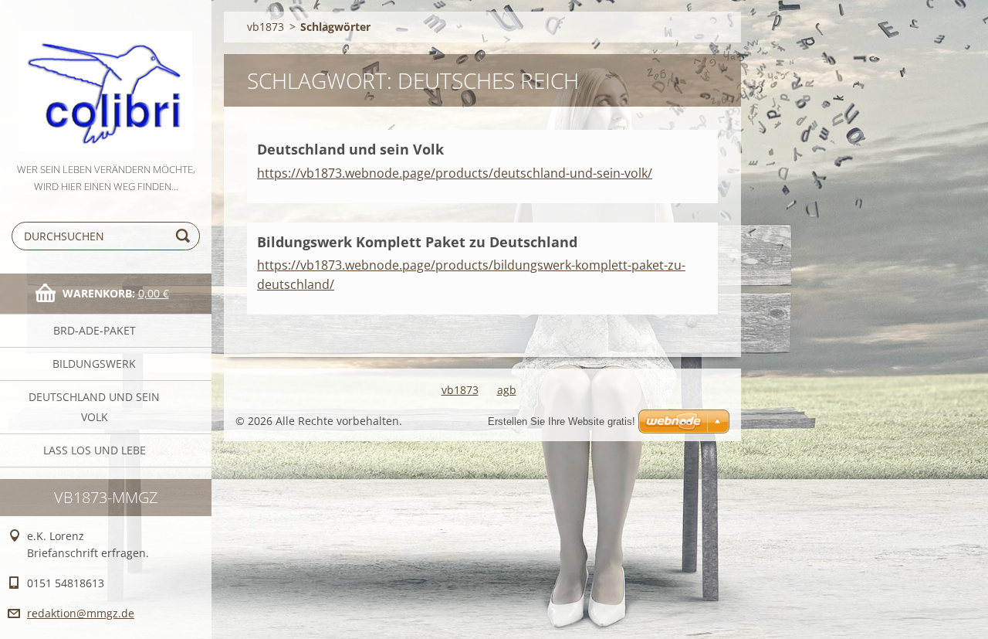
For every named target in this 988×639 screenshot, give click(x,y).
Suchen (185, 236)
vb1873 (265, 26)
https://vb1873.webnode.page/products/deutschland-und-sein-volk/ (454, 173)
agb (506, 389)
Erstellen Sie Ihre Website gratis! (561, 421)
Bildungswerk (94, 363)
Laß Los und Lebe (94, 450)
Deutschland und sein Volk (94, 406)
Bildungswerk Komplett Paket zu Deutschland (417, 242)
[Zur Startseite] (105, 80)
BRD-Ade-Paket (94, 330)
